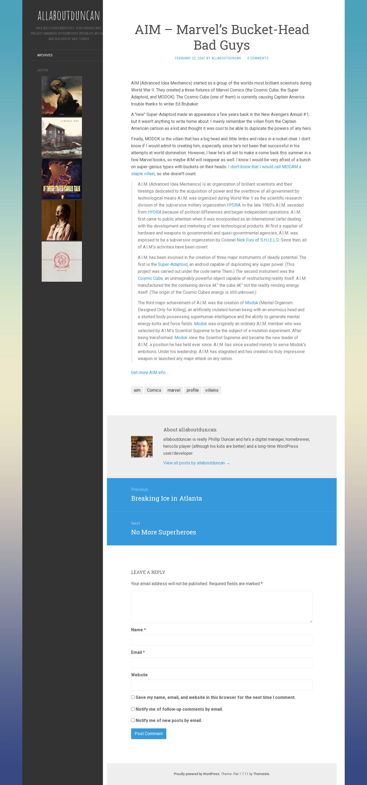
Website (139, 674)
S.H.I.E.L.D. (270, 240)
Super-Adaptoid (173, 264)
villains (211, 390)
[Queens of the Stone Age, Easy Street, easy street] (62, 261)
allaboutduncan (226, 58)
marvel (174, 390)
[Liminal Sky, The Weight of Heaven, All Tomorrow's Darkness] (62, 137)
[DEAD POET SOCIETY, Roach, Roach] (62, 220)
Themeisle (261, 774)
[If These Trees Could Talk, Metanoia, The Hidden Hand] (62, 179)
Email (138, 652)
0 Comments (257, 58)
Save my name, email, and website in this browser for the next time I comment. (216, 697)
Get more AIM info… (149, 372)
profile (193, 390)
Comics (154, 390)
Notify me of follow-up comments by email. (179, 709)
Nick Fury (245, 240)
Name (138, 629)
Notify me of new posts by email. (169, 720)
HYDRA (233, 205)
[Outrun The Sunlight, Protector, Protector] (62, 96)
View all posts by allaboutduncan (196, 462)
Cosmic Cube (150, 278)
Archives (44, 55)
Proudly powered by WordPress (197, 774)
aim (137, 390)
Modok (251, 302)
